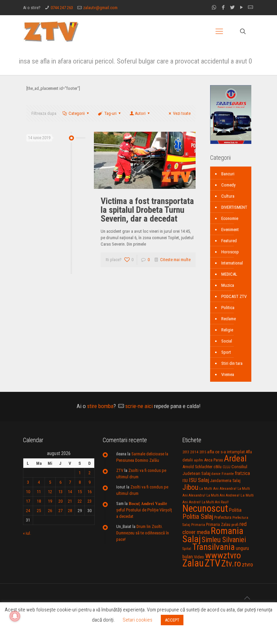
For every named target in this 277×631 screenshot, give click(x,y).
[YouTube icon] (241, 7)
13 (60, 491)
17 (28, 501)
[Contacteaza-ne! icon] (250, 7)
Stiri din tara (232, 363)
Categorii (77, 113)
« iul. (27, 533)
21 (70, 501)
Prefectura (222, 517)
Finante (228, 473)
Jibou (190, 487)
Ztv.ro (231, 563)
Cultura (227, 196)
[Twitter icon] (232, 7)
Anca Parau (213, 459)
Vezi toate (182, 113)
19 (50, 501)
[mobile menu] (219, 31)
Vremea (227, 374)
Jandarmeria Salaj (225, 480)
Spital (186, 548)
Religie (227, 329)
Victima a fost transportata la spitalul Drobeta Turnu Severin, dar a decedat (147, 210)
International (232, 263)
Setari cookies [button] (137, 620)
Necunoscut (205, 508)
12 (50, 491)
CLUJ (226, 467)
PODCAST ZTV (234, 296)
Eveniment (230, 229)
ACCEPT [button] (172, 620)
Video (199, 556)
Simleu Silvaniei (224, 539)
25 (39, 510)
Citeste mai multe (175, 259)
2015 (202, 452)
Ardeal (235, 458)
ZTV (119, 470)
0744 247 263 (62, 7)
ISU (185, 480)
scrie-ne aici (139, 406)
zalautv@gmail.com (100, 7)
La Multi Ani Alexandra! (217, 488)
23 (89, 501)
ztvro (247, 564)
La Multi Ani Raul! (215, 502)
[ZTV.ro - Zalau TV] (51, 31)
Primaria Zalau (218, 524)
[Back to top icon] (247, 598)
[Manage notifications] (14, 616)
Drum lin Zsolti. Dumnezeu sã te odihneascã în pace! (142, 533)
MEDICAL (229, 274)
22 (80, 501)
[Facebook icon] (223, 7)
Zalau (193, 563)
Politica (227, 307)
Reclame (228, 318)
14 (70, 491)
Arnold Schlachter (197, 466)
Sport (226, 352)
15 (80, 491)
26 (50, 510)
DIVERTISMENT (234, 207)
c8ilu (217, 466)
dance (216, 474)
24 (28, 510)
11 (39, 491)
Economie (229, 218)
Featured (229, 240)
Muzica (227, 285)
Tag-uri (110, 113)
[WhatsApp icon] (214, 7)
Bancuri (227, 173)
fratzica (242, 473)
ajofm (198, 460)
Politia (235, 510)
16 (89, 491)
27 (60, 510)
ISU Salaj (199, 480)
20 (60, 501)
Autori (140, 113)
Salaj (191, 539)
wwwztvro (223, 555)
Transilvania (213, 547)
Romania (227, 531)
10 (28, 491)
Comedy (228, 184)
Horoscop (230, 251)
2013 (185, 452)
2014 (194, 452)
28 (70, 510)
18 (39, 501)
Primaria (198, 525)
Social (226, 341)
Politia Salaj (197, 516)
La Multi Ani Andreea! (223, 495)
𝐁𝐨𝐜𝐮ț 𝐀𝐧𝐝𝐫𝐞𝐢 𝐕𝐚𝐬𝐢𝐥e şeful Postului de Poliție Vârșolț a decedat (144, 510)
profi (234, 524)
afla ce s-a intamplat (226, 451)
